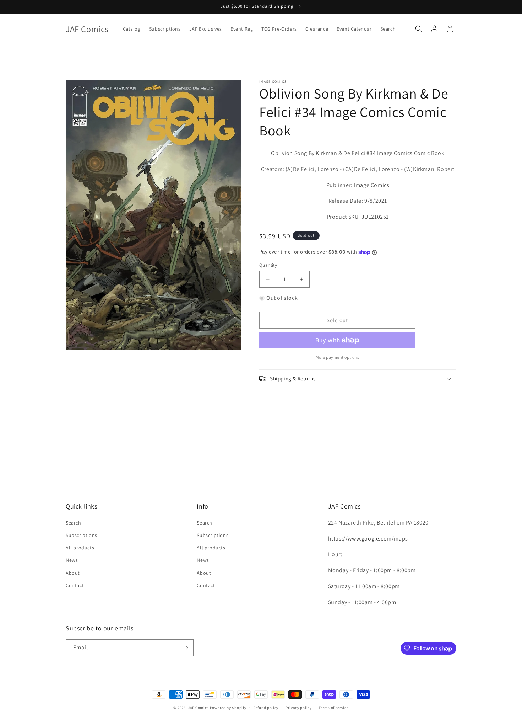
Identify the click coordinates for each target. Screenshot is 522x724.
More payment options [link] (337, 357)
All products (80, 547)
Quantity (268, 265)
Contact (75, 585)
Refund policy (265, 707)
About (73, 573)
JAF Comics (198, 707)
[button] (418, 29)
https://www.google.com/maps (368, 538)
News (72, 560)
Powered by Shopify (228, 707)
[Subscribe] (185, 647)
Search (73, 523)
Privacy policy (299, 707)
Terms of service (333, 707)
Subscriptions (81, 535)
